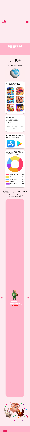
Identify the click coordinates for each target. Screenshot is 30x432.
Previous (2, 298)
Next (28, 298)
